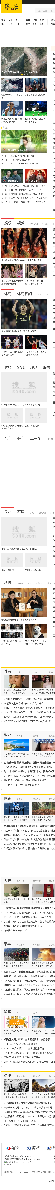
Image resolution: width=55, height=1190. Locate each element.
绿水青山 (35, 186)
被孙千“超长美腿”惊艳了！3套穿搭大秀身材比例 (27, 721)
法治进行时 (40, 201)
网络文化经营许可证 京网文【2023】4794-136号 (23, 1159)
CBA (47, 295)
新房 (35, 24)
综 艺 (4, 201)
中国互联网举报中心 (15, 1148)
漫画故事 (21, 1076)
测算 (19, 1012)
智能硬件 (39, 583)
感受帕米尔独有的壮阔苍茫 (22, 156)
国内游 (20, 736)
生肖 (51, 1012)
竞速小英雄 (42, 198)
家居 (42, 24)
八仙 (32, 198)
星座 (7, 1012)
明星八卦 (34, 224)
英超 (35, 20)
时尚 (7, 671)
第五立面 (15, 186)
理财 (17, 24)
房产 (8, 512)
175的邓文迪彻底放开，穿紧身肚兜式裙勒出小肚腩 (29, 712)
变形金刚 (15, 198)
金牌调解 (15, 201)
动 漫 (4, 198)
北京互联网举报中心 (36, 1148)
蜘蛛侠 (14, 194)
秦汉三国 (21, 881)
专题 (17, 20)
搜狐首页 (11, 6)
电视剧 (45, 224)
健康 (7, 798)
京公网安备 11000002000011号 (19, 1162)
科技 (8, 583)
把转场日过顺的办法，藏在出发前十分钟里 (25, 780)
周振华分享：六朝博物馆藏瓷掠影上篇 (23, 926)
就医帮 (52, 799)
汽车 (8, 438)
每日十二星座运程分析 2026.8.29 (20, 1044)
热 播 (4, 186)
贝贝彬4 (25, 198)
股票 (46, 367)
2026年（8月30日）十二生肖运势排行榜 (24, 1048)
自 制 (4, 190)
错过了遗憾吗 (39, 194)
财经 (8, 367)
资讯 (52, 513)
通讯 (29, 583)
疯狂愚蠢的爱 (25, 194)
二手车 (35, 438)
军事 (10, 20)
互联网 (20, 583)
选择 (23, 201)
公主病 (14, 190)
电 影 (4, 194)
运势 (35, 1012)
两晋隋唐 (37, 881)
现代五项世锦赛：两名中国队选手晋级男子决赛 (27, 917)
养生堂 (30, 201)
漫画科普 (37, 1076)
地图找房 (42, 513)
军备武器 (37, 945)
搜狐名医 (37, 799)
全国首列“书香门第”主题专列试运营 (21, 785)
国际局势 (21, 945)
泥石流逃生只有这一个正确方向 (24, 163)
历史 (7, 880)
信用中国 (7, 1165)
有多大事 (25, 186)
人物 (35, 672)
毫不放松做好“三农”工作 (16, 930)
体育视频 (24, 294)
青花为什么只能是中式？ (21, 159)
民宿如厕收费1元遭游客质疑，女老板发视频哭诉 (28, 767)
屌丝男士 (33, 190)
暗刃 (43, 186)
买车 (21, 438)
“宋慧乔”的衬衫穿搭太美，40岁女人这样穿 (25, 703)
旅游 (7, 735)
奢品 (51, 672)
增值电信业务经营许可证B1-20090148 (19, 1156)
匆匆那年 (23, 190)
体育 (8, 294)
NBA (42, 20)
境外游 (36, 736)
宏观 (10, 24)
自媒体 (50, 439)
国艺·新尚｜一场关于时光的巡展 (20, 1121)
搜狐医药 (21, 799)
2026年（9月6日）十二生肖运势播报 (22, 1057)
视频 (21, 223)
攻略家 (52, 736)
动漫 (7, 1075)
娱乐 (8, 223)
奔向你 (42, 190)
